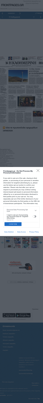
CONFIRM (13, 224)
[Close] (39, 171)
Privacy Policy (34, 232)
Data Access (21, 232)
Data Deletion (9, 232)
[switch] (34, 216)
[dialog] (21, 201)
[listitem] (21, 210)
